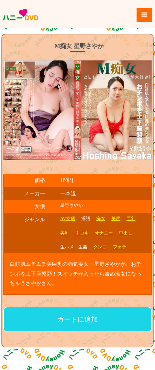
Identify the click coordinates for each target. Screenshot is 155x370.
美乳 (64, 233)
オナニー (104, 233)
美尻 (115, 218)
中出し (125, 233)
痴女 (100, 218)
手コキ (82, 233)
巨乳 (130, 218)
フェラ (119, 247)
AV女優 (67, 218)
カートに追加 (77, 319)
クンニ (100, 247)
